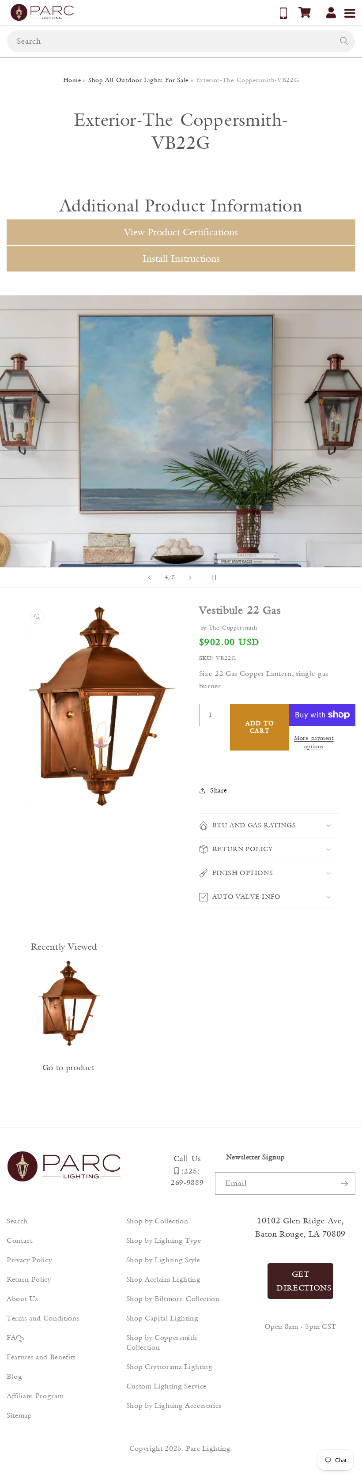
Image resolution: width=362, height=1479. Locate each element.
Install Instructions (181, 258)
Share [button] (218, 790)
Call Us (187, 1158)
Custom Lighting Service (166, 1386)
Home (72, 80)
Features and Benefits (41, 1357)
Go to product (68, 1067)
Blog (15, 1376)
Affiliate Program (35, 1396)
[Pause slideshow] (212, 577)
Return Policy (29, 1279)
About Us (22, 1298)
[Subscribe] (344, 1183)
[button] (304, 12)
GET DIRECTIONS (304, 1280)
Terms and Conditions (43, 1318)
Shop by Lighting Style (163, 1260)
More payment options (314, 742)
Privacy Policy (29, 1260)
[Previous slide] (149, 577)
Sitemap (19, 1415)
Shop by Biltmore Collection (173, 1298)
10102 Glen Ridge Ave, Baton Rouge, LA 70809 (300, 1227)
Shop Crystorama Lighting (169, 1366)
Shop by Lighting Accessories (174, 1405)
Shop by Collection (157, 1221)
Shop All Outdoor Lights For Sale (138, 80)
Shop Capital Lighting (162, 1318)
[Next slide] (190, 577)
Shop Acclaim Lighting (163, 1279)
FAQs (16, 1337)
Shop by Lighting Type (163, 1240)
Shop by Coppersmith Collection (161, 1342)
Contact (20, 1240)
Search (17, 1221)
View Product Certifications (181, 232)
